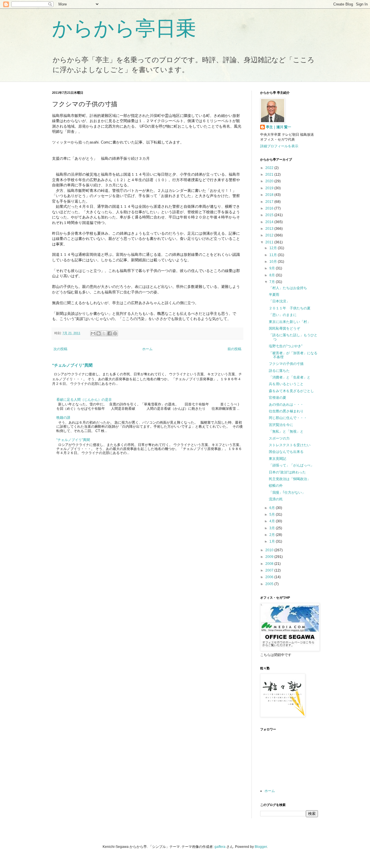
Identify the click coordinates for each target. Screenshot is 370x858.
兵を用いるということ (286, 384)
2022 (269, 168)
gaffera (219, 847)
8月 (272, 275)
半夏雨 (274, 295)
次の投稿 (60, 349)
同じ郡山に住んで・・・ (288, 418)
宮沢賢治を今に (281, 425)
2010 (269, 550)
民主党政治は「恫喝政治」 (289, 479)
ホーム (147, 349)
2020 (269, 181)
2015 (269, 215)
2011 (269, 242)
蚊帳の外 (276, 486)
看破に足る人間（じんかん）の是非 (84, 400)
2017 (269, 202)
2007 (269, 570)
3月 (272, 528)
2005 (269, 584)
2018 (269, 195)
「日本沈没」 (279, 301)
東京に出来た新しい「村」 (289, 322)
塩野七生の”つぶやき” (285, 346)
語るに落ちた (279, 371)
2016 (269, 208)
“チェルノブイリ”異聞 (72, 365)
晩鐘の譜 (63, 418)
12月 (273, 248)
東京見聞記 (277, 459)
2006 (269, 577)
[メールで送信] (93, 333)
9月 (272, 268)
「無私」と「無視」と (286, 431)
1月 (272, 541)
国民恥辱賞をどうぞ (284, 328)
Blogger (261, 847)
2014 (269, 222)
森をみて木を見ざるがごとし (291, 391)
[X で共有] (104, 333)
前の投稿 (234, 349)
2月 (272, 535)
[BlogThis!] (98, 333)
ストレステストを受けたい (289, 445)
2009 (269, 557)
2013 (269, 229)
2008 (269, 564)
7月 (272, 282)
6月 (272, 508)
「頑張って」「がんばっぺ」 (291, 465)
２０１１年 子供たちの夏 (289, 308)
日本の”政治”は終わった (287, 472)
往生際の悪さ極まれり (286, 411)
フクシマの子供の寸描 (286, 364)
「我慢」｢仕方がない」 (287, 492)
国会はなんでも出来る (286, 452)
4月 (272, 521)
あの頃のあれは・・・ (286, 405)
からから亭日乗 (124, 28)
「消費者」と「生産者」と (289, 377)
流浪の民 (276, 499)
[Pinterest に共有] (115, 333)
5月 (272, 514)
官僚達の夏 (277, 398)
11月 (273, 255)
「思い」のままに (283, 315)
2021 (269, 174)
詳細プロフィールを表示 (279, 146)
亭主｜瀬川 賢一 (278, 127)
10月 (273, 262)
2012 (269, 235)
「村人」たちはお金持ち (288, 288)
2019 (269, 188)
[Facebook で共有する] (109, 333)
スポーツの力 (279, 438)
